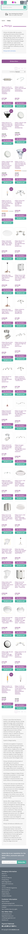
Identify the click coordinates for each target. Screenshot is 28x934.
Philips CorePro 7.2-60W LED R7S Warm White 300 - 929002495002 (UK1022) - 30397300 (7, 689)
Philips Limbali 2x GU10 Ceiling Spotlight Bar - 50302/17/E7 (19, 311)
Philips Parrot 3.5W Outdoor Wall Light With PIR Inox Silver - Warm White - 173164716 (20, 278)
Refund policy (5, 892)
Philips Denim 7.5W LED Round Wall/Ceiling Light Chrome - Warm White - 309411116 (20, 483)
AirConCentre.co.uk (7, 914)
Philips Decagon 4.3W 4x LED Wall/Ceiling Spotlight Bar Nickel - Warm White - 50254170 (20, 448)
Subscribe (21, 862)
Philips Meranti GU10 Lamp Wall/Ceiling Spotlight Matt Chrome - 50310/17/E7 (7, 345)
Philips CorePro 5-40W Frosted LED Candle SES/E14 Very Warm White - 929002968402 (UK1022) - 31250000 (20, 690)
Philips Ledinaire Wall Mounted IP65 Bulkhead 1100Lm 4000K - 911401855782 (20, 125)
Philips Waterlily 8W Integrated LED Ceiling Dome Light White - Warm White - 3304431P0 (7, 620)
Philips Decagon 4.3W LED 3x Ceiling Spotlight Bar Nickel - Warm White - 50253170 (7, 483)
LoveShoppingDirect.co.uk (8, 918)
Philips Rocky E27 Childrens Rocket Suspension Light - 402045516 (7, 412)
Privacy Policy (5, 879)
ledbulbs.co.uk (15, 929)
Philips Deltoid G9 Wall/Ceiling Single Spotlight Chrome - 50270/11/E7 (7, 447)
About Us (4, 873)
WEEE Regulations (6, 881)
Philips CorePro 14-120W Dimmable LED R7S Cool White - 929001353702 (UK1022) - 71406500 (7, 90)
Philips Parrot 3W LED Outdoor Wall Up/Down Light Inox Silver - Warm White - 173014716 (7, 517)
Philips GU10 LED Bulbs (9, 51)
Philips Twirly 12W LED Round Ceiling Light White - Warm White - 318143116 (7, 243)
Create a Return (6, 894)
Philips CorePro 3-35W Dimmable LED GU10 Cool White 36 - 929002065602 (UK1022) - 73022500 (20, 165)
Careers (4, 885)
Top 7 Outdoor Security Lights (9, 909)
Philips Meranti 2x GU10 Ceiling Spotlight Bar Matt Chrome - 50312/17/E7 (20, 243)
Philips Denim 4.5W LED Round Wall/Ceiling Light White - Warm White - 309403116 (20, 517)
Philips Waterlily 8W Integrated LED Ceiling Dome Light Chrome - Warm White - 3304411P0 (20, 620)
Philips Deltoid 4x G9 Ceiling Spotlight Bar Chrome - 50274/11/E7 (20, 344)
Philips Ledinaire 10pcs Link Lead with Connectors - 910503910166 (20, 89)
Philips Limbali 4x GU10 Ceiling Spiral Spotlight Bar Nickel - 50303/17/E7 (20, 378)
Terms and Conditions (7, 883)
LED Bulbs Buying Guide (8, 903)
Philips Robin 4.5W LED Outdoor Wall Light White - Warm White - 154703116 (7, 551)
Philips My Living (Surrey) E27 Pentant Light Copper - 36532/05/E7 (7, 311)
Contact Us (4, 875)
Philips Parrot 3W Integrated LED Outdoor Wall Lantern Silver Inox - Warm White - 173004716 (20, 584)
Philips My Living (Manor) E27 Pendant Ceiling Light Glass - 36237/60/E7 (20, 551)
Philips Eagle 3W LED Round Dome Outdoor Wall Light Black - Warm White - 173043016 (7, 654)
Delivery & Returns (7, 877)
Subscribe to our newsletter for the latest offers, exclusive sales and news (14, 856)
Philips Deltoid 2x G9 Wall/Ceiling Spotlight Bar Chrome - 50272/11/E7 (20, 654)
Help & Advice (5, 901)
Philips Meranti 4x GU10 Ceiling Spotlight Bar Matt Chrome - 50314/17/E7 (7, 379)
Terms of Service (6, 890)
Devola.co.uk (5, 920)
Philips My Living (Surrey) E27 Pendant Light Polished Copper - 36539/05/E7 (7, 278)
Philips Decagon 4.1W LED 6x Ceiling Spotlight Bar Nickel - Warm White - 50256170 (20, 413)
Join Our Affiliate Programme (9, 887)
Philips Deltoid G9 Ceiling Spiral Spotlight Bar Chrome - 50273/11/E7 (19, 203)
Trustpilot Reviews (6, 896)
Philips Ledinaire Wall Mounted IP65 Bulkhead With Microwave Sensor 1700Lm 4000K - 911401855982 (7, 165)
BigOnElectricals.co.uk (7, 916)
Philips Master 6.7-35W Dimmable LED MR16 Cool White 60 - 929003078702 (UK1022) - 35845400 (7, 126)
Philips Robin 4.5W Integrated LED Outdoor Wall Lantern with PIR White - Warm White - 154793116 (7, 585)
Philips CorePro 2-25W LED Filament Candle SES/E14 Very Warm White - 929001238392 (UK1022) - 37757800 (7, 204)
